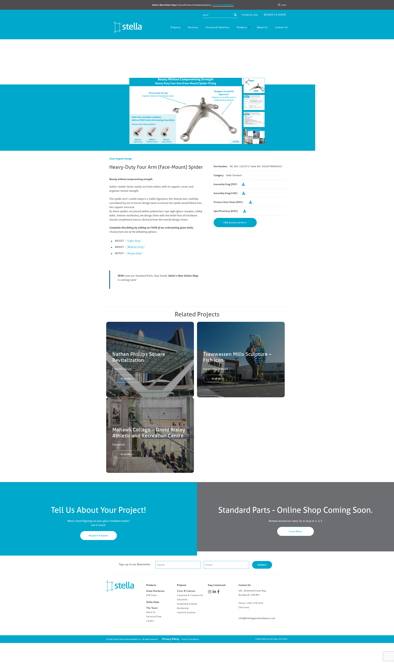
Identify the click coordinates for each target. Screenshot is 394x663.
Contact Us (281, 27)
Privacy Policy (170, 638)
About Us (262, 27)
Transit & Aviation (186, 612)
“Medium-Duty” (135, 246)
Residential (183, 608)
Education (182, 599)
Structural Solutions (217, 27)
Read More (127, 378)
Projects (175, 27)
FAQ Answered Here (235, 222)
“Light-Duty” (134, 240)
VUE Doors (151, 595)
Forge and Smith (280, 639)
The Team (151, 607)
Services (193, 27)
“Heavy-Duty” (134, 253)
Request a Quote (275, 14)
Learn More (295, 531)
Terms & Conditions (190, 639)
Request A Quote (98, 535)
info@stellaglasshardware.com (257, 618)
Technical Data (249, 15)
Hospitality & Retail (187, 603)
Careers (150, 620)
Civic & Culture (186, 590)
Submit (262, 564)
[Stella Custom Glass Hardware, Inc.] (124, 31)
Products (242, 27)
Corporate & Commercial (190, 595)
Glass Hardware (155, 590)
